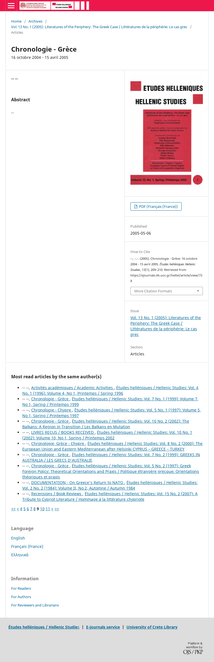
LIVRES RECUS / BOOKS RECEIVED (63, 432)
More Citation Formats (153, 290)
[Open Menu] (11, 5)
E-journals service (103, 627)
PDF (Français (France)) (158, 206)
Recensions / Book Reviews (56, 493)
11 (48, 508)
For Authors (21, 596)
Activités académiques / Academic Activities (72, 387)
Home (16, 21)
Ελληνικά (19, 554)
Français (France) (27, 546)
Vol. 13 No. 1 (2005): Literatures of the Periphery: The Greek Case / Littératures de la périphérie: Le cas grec (99, 26)
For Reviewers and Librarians (35, 605)
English (18, 538)
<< (13, 508)
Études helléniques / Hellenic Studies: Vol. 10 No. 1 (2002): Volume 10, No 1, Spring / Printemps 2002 (107, 435)
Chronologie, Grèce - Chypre (58, 443)
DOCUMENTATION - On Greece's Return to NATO (77, 482)
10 (42, 508)
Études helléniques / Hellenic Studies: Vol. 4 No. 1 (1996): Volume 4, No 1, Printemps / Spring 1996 (110, 390)
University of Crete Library (152, 627)
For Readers (21, 588)
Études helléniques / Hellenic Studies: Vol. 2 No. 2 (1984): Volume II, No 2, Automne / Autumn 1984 (110, 485)
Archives (35, 21)
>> (57, 508)
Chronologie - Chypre (51, 410)
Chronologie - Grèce (50, 398)
